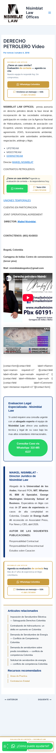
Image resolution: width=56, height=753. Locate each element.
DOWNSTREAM (15, 156)
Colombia (18, 188)
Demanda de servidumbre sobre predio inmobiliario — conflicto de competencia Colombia (26, 651)
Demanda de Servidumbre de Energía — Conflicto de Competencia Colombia (29, 638)
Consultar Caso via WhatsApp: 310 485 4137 (28, 447)
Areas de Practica (18, 676)
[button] (30, 746)
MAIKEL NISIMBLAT (22, 162)
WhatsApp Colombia (30, 84)
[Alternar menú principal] (49, 12)
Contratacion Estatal (20, 681)
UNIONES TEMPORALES (17, 200)
